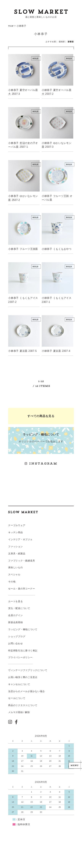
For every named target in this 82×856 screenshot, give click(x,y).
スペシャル (14, 574)
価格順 (62, 42)
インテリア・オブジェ (20, 539)
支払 (10, 608)
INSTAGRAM (42, 463)
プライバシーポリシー (20, 657)
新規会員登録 (15, 622)
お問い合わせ (15, 643)
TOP (11, 25)
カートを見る (15, 601)
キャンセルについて (19, 684)
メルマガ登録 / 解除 (19, 712)
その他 (11, 581)
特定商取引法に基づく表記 (22, 650)
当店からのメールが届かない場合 (26, 691)
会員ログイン (15, 615)
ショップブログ (16, 636)
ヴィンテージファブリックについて (27, 670)
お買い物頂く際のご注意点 (22, 677)
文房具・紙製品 (16, 553)
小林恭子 (21, 26)
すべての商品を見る (41, 416)
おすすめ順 (51, 42)
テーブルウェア (16, 525)
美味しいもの (15, 567)
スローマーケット (41, 12)
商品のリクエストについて (22, 705)
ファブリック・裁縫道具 (21, 560)
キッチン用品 (15, 532)
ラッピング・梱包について (22, 629)
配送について (22, 608)
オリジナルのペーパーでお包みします (41, 438)
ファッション (15, 546)
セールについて (16, 698)
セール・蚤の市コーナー (21, 588)
